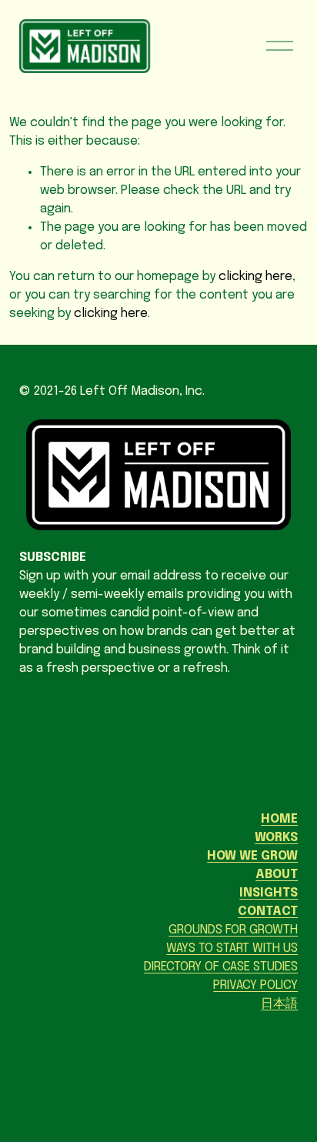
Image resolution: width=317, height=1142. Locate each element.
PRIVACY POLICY (255, 985)
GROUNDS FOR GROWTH (233, 930)
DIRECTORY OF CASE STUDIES (221, 966)
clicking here (255, 276)
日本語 (279, 1003)
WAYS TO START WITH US (232, 948)
